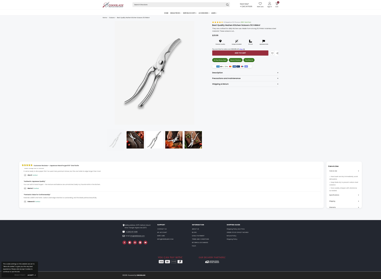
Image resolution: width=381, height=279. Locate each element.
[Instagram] (130, 242)
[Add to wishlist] (272, 53)
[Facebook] (124, 242)
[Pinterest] (135, 242)
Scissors (112, 18)
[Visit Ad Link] (232, 66)
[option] (154, 73)
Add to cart (240, 53)
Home (105, 18)
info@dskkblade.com (137, 236)
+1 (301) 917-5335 (132, 232)
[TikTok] (140, 242)
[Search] (181, 4)
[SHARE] (276, 53)
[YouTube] (145, 242)
